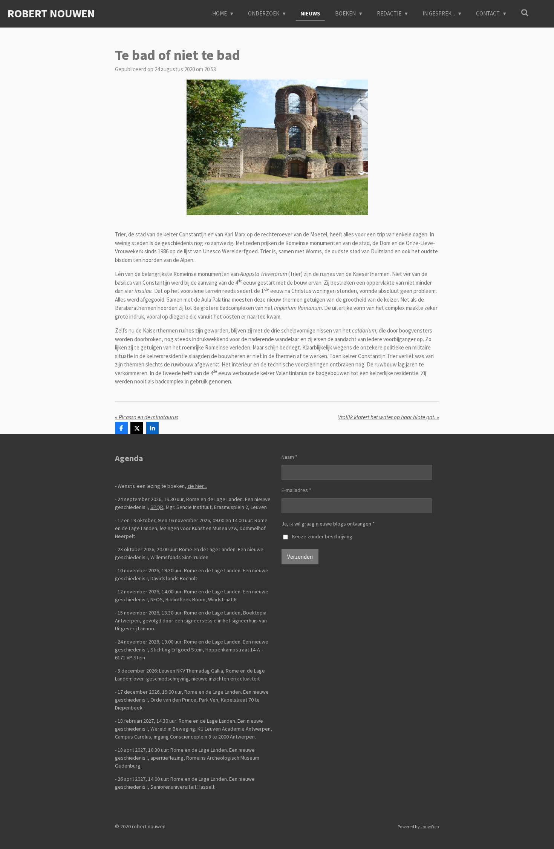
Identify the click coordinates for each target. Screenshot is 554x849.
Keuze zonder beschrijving (322, 536)
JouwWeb (429, 826)
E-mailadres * (296, 490)
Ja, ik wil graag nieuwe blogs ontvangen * (328, 523)
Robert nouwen (51, 13)
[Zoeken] (524, 13)
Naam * (289, 457)
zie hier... (197, 486)
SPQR (156, 507)
